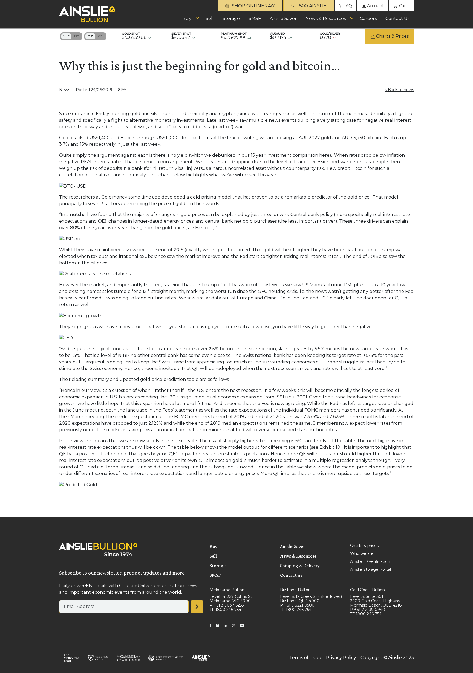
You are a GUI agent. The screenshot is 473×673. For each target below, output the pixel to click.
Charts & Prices (392, 36)
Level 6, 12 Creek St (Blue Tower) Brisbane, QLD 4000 (311, 598)
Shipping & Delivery (300, 565)
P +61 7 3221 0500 (297, 605)
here (324, 155)
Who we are (361, 553)
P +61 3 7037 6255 (227, 605)
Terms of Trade (305, 657)
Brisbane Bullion (295, 589)
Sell (210, 18)
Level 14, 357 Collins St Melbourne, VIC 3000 (231, 598)
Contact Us (397, 18)
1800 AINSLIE (311, 5)
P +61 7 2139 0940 (367, 609)
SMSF (255, 18)
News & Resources (325, 18)
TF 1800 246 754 (225, 609)
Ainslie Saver (283, 18)
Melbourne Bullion (227, 589)
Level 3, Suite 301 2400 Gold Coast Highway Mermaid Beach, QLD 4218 (376, 600)
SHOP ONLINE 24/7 (253, 5)
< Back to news (399, 89)
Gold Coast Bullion (367, 589)
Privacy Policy (341, 657)
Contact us (291, 575)
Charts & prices (364, 545)
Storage (231, 18)
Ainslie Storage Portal (370, 569)
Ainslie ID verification (370, 561)
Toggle (71, 36)
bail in (184, 168)
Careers (368, 18)
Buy (186, 18)
